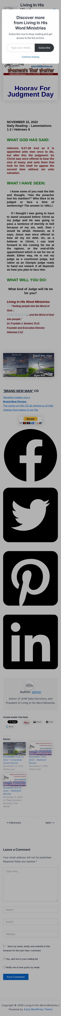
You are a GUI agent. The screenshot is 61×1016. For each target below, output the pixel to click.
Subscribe (44, 47)
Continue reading (30, 56)
